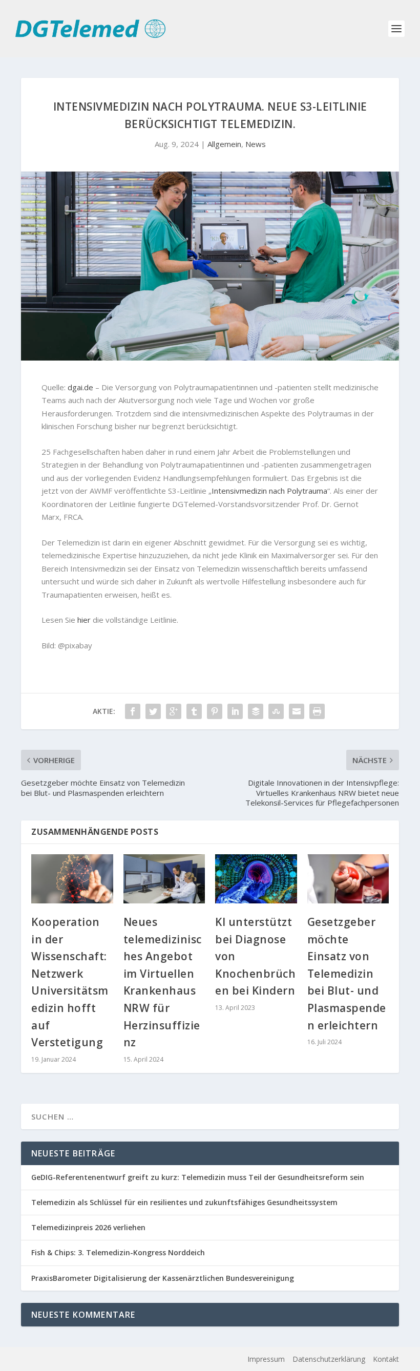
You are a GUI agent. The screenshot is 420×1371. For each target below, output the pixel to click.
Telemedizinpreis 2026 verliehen (88, 1227)
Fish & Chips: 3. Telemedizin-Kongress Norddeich (118, 1252)
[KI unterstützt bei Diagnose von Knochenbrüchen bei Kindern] (256, 878)
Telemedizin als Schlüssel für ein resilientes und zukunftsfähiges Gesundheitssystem (184, 1202)
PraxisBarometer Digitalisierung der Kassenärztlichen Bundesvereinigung (162, 1278)
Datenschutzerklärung (328, 1359)
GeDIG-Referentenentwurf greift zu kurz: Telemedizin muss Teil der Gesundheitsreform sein (197, 1177)
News (255, 144)
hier (84, 620)
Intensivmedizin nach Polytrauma (269, 491)
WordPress (194, 1359)
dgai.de (80, 387)
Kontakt (386, 1359)
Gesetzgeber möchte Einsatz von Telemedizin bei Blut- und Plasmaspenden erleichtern (346, 973)
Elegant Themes (94, 1359)
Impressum (266, 1359)
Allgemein (224, 144)
